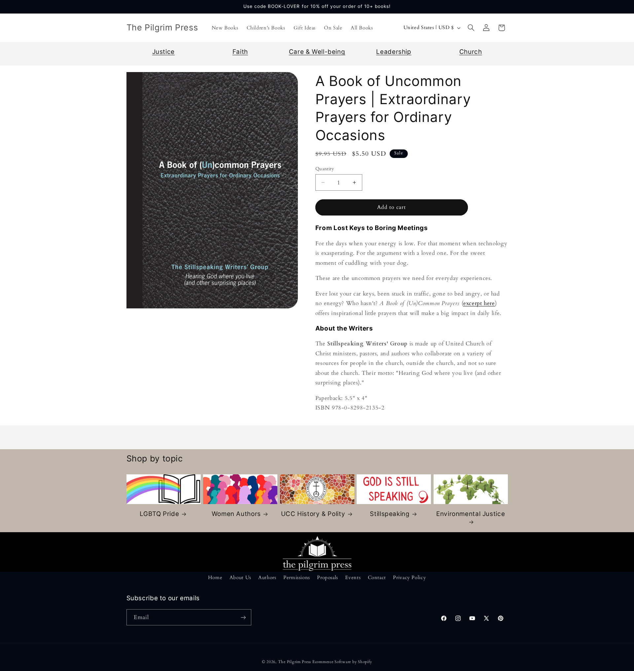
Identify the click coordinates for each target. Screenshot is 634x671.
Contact (377, 577)
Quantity (324, 169)
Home (215, 577)
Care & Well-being (317, 52)
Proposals (327, 577)
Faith (240, 52)
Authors (267, 577)
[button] (470, 27)
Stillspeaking (389, 514)
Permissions (296, 577)
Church (470, 52)
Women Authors (236, 514)
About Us (240, 577)
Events (353, 577)
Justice (163, 52)
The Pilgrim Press (294, 661)
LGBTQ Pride (159, 514)
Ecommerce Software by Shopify (342, 661)
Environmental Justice (470, 514)
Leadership (393, 52)
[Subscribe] (243, 617)
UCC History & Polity (313, 514)
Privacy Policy (409, 577)
